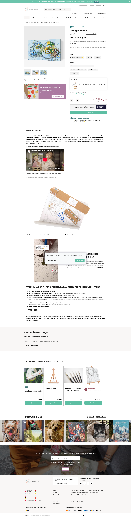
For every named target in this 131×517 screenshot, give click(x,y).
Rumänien (39, 493)
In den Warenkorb (89, 112)
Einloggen (75, 14)
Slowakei (29, 493)
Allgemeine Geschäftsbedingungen (79, 492)
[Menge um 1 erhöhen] (77, 100)
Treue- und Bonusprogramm (78, 501)
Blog (90, 494)
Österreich (39, 500)
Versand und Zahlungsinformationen (80, 494)
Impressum (73, 499)
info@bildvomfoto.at (62, 483)
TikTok (99, 268)
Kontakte (98, 5)
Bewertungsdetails (91, 34)
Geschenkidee (56, 503)
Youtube (102, 417)
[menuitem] (27, 17)
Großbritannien (30, 500)
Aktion (54, 499)
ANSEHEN (97, 1)
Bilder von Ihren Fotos (58, 494)
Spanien (39, 498)
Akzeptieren (79, 260)
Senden (65, 469)
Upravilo (101, 515)
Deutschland (30, 498)
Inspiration (55, 497)
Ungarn (38, 491)
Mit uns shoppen (83, 5)
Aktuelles (55, 501)
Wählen (35, 403)
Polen (28, 496)
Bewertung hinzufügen (32, 345)
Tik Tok (91, 417)
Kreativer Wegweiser (93, 492)
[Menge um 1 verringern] (71, 100)
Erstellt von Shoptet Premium (91, 515)
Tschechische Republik (30, 490)
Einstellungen (52, 260)
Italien (38, 496)
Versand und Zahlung (78, 94)
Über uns (92, 5)
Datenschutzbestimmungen (65, 464)
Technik (55, 492)
